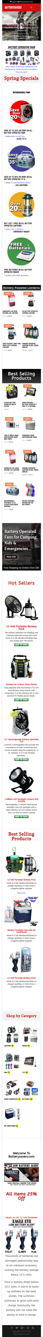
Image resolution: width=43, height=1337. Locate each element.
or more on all (18, 132)
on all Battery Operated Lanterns (18, 224)
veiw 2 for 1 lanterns (14, 229)
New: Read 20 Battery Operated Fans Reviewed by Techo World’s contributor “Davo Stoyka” (21, 69)
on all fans (17, 136)
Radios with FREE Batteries (17, 275)
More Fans (21, 36)
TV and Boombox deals (20, 183)
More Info (11, 557)
